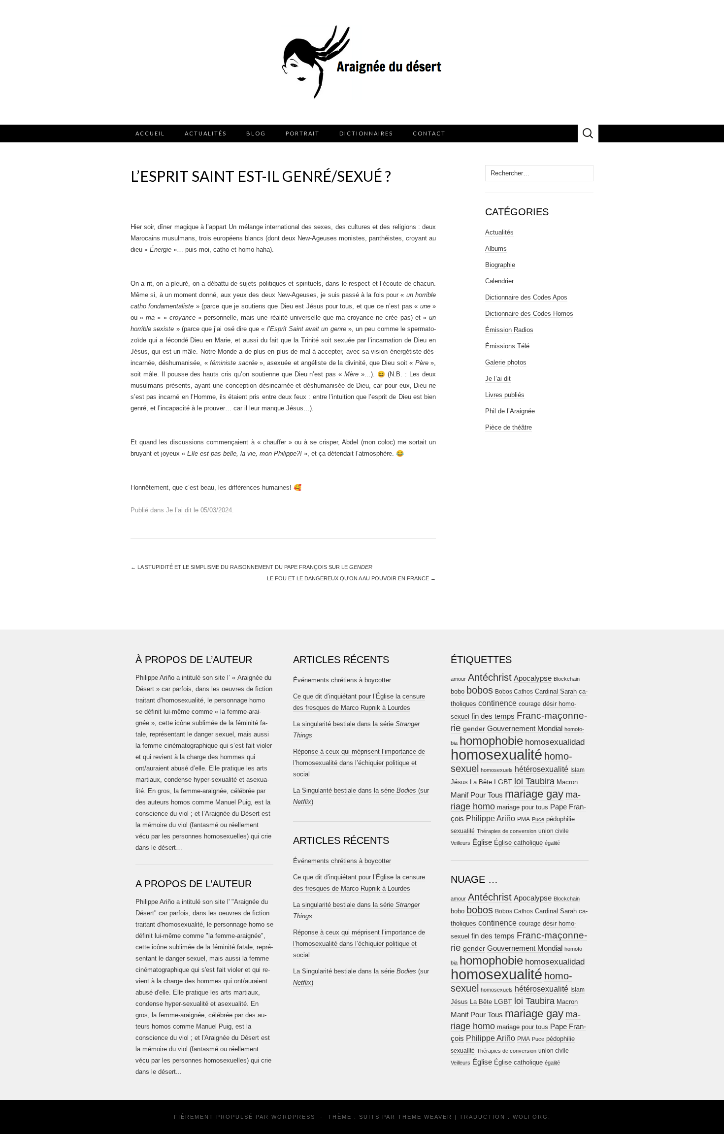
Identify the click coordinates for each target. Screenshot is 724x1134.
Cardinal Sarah (556, 691)
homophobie (491, 740)
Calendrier (499, 281)
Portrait (303, 133)
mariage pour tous (522, 807)
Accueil (150, 133)
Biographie (500, 264)
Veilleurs (460, 843)
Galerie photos (506, 362)
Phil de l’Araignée (510, 411)
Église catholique (518, 842)
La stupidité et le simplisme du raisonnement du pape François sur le (251, 567)
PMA (523, 819)
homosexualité (496, 754)
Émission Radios (509, 330)
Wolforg (530, 1117)
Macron (567, 782)
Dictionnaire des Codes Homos (529, 313)
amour (458, 679)
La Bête (481, 782)
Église (482, 842)
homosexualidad (555, 742)
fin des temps (493, 716)
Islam (577, 770)
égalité (552, 843)
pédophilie (560, 819)
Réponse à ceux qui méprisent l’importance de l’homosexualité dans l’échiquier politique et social (359, 763)
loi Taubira (534, 781)
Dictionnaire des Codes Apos (526, 297)
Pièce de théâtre (508, 427)
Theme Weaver (425, 1117)
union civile (553, 831)
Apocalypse (533, 678)
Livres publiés (505, 395)
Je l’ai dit (179, 510)
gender (474, 729)
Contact (429, 133)
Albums (496, 248)
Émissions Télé (507, 346)
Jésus (459, 782)
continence (497, 703)
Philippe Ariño (490, 818)
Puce (538, 819)
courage (530, 703)
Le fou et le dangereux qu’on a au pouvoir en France (351, 578)
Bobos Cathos (514, 691)
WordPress (293, 1117)
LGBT (503, 782)
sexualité (463, 831)
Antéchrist (490, 677)
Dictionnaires (366, 133)
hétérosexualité (541, 769)
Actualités (206, 133)
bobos (479, 690)
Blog (256, 133)
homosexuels (497, 770)
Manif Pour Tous (477, 795)
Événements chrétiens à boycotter (342, 680)
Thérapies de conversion (506, 831)
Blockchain (567, 679)
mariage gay (534, 794)
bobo (457, 691)
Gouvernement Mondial (524, 728)
